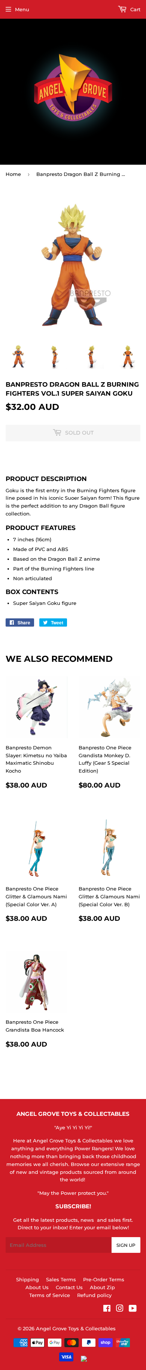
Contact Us (69, 1287)
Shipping (27, 1279)
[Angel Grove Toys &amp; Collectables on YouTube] (133, 1309)
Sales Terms (61, 1279)
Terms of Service (49, 1295)
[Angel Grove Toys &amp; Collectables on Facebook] (107, 1309)
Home (13, 174)
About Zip (102, 1287)
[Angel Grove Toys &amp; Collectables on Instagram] (120, 1309)
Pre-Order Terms (103, 1279)
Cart (134, 9)
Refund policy (94, 1295)
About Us (37, 1287)
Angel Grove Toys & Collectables (76, 1328)
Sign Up (126, 1245)
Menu (22, 9)
